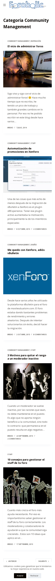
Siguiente (42, 561)
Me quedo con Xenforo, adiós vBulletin (26, 251)
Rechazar (34, 575)
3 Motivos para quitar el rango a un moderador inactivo (26, 357)
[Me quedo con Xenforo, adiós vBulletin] (27, 276)
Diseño (34, 244)
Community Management (18, 41)
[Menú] (4, 5)
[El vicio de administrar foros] (27, 69)
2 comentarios (40, 229)
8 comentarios (40, 334)
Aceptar (20, 575)
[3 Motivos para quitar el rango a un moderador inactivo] (27, 381)
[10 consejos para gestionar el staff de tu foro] (27, 485)
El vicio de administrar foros (25, 46)
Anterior (12, 561)
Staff (33, 143)
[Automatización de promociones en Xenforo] (27, 174)
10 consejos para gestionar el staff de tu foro (26, 461)
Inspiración (36, 41)
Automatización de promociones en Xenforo (23, 150)
